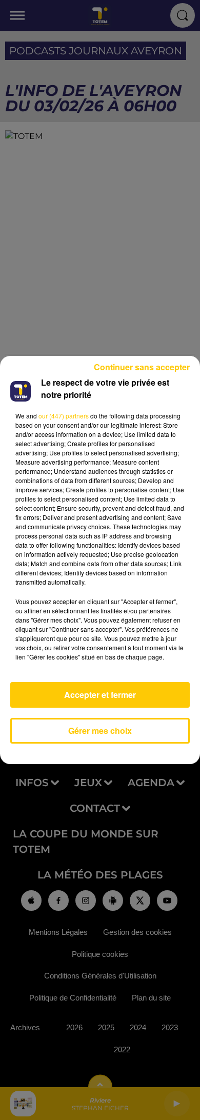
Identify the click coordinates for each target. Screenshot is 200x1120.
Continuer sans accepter (142, 367)
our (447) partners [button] (63, 415)
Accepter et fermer (100, 695)
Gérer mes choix (100, 730)
